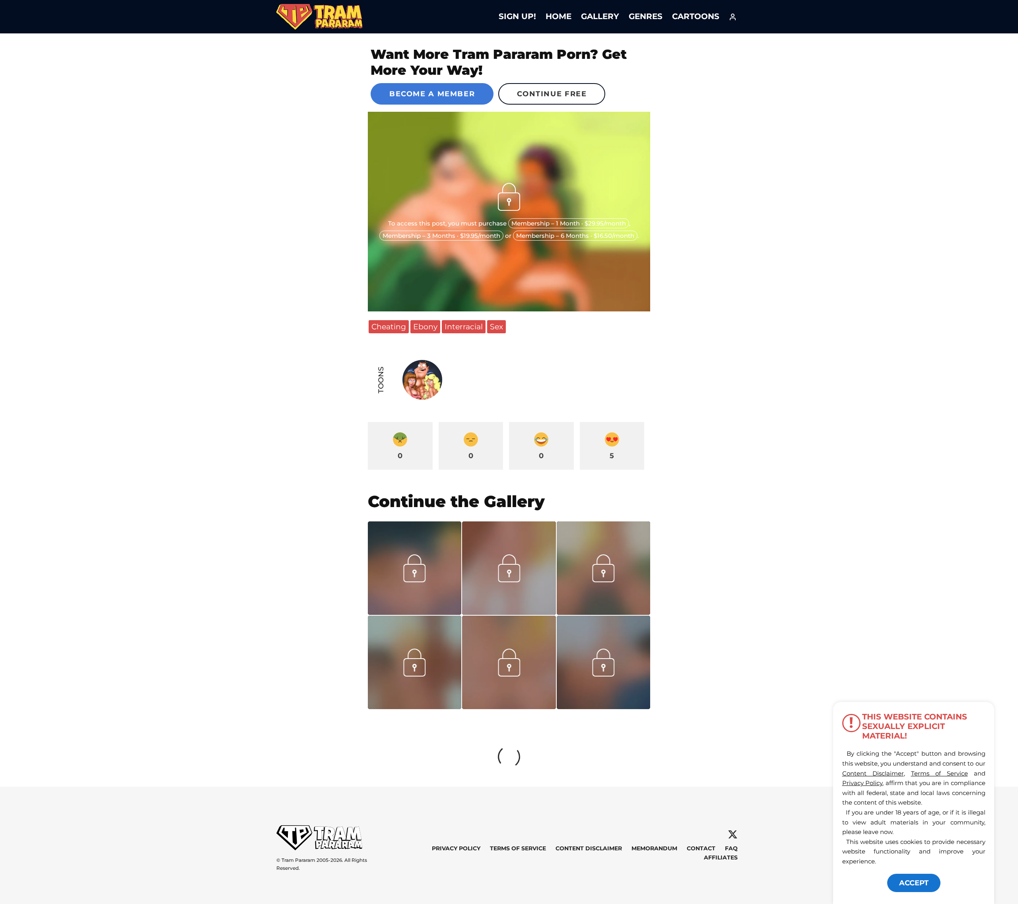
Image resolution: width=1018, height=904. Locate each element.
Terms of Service (518, 848)
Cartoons (695, 16)
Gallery (600, 16)
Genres (645, 16)
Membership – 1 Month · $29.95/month (568, 223)
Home (558, 16)
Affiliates (721, 857)
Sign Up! (517, 16)
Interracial (464, 326)
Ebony (425, 326)
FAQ (731, 848)
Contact (701, 848)
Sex (496, 326)
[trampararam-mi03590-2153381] (414, 612)
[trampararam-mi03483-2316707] (509, 706)
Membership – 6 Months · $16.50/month (575, 235)
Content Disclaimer (589, 848)
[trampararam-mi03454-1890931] (603, 706)
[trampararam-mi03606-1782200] (509, 612)
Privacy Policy (456, 848)
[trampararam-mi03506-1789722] (414, 706)
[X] (733, 835)
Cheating (388, 326)
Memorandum (654, 848)
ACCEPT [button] (914, 883)
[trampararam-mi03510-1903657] (603, 612)
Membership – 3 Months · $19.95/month (441, 235)
